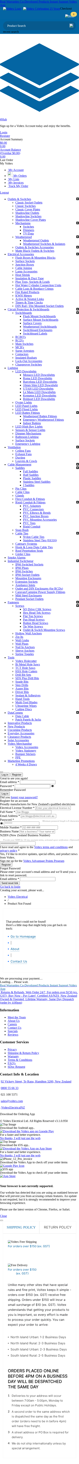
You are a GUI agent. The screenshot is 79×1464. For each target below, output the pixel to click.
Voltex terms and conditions (51, 847)
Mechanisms (22, 223)
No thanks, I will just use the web (20, 1138)
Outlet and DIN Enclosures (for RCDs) (39, 588)
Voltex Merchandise (20, 743)
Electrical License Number (17, 807)
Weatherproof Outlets (36, 240)
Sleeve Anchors (24, 650)
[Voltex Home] (12, 9)
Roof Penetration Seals (29, 550)
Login (3, 132)
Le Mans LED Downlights (39, 392)
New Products (16, 726)
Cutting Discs (23, 709)
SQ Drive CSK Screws (37, 609)
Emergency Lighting (27, 443)
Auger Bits (22, 688)
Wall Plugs (21, 643)
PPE (18, 757)
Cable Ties (21, 533)
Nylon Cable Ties (33, 536)
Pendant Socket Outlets (29, 599)
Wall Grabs (22, 640)
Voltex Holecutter (26, 661)
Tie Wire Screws (33, 626)
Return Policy (58, 1227)
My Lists (13, 179)
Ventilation (14, 447)
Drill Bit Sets (23, 674)
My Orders (20, 175)
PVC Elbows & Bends (37, 512)
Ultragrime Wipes (26, 705)
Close (3, 1216)
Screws (19, 605)
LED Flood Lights (26, 409)
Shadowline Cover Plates (30, 219)
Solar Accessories (18, 740)
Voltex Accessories (26, 747)
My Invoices (16, 182)
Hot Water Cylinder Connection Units (38, 285)
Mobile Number (11, 827)
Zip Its (19, 636)
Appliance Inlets (25, 585)
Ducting (20, 457)
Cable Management (19, 464)
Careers (12, 1024)
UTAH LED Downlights (38, 388)
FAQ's (12, 1063)
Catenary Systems (26, 543)
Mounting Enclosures (28, 578)
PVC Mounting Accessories (40, 519)
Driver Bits (22, 692)
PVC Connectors (33, 509)
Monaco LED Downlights (39, 374)
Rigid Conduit (31, 526)
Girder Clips (22, 554)
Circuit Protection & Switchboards (28, 309)
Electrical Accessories (21, 254)
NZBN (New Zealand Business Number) (25, 835)
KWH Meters (23, 295)
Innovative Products (20, 723)
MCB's (19, 347)
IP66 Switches (24, 571)
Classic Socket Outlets (28, 202)
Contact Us (19, 961)
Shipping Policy (21, 1227)
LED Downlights (25, 371)
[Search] (71, 25)
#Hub (3, 119)
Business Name (10, 831)
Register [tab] (16, 774)
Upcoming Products (20, 730)
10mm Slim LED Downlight (40, 385)
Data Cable (22, 716)
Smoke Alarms (17, 557)
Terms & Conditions (20, 1059)
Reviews (13, 1034)
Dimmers (28, 230)
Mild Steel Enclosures (28, 595)
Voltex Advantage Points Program (43, 861)
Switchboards (23, 312)
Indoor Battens (32, 423)
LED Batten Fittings (27, 412)
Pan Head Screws (33, 619)
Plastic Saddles (32, 478)
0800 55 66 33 (9, 1088)
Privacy (12, 1049)
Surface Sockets (25, 261)
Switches (28, 226)
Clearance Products (19, 736)
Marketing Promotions (21, 761)
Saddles (20, 468)
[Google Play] (12, 1165)
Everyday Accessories (21, 733)
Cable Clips (22, 492)
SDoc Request (16, 1066)
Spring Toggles (24, 654)
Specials (13, 1031)
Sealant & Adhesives (27, 695)
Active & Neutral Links (29, 299)
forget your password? (24, 797)
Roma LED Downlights (37, 378)
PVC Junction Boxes (36, 516)
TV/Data (28, 233)
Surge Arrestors (24, 350)
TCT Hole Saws (25, 667)
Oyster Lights (23, 402)
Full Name (7, 811)
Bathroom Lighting (27, 437)
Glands (19, 495)
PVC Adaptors (32, 505)
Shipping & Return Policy (23, 1053)
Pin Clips (20, 488)
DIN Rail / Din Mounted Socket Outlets (39, 306)
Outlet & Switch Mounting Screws (44, 630)
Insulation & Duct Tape (29, 278)
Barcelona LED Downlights (40, 381)
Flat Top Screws (33, 616)
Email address (9, 782)
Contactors (21, 354)
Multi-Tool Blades (26, 702)
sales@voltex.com (12, 1101)
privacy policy (8, 850)
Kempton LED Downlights (39, 395)
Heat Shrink (22, 275)
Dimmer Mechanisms (28, 433)
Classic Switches (25, 206)
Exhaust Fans (23, 454)
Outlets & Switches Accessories (34, 247)
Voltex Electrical (18, 896)
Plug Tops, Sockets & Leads (32, 281)
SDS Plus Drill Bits (27, 678)
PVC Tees (29, 523)
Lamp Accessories (26, 271)
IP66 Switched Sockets (29, 564)
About (15, 949)
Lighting (13, 368)
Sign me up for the (32, 861)
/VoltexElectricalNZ (13, 1107)
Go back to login (10, 886)
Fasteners (13, 602)
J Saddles (28, 485)
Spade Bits (21, 681)
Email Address (10, 816)
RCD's (19, 340)
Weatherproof (23, 237)
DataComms (15, 712)
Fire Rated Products (27, 292)
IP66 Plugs (22, 568)
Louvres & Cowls (26, 461)
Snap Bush (22, 530)
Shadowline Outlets (27, 212)
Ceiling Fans (23, 450)
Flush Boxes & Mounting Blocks (35, 257)
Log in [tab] (5, 774)
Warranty (13, 1056)
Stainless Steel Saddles (36, 481)
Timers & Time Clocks (29, 302)
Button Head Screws (35, 623)
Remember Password (13, 789)
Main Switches (24, 343)
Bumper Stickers (25, 754)
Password (7, 786)
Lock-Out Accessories (28, 361)
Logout (4, 192)
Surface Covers (32, 323)
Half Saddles (31, 474)
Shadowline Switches (28, 216)
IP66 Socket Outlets (27, 574)
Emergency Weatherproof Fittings (43, 419)
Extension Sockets (26, 581)
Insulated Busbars (26, 357)
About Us (14, 1020)
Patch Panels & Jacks (28, 719)
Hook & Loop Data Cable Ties (34, 547)
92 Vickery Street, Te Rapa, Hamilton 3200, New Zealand (36, 1081)
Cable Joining (23, 268)
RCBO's (20, 337)
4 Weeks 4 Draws (26, 764)
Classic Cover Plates (27, 209)
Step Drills (21, 685)
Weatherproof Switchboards (40, 326)
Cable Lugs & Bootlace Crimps (34, 288)
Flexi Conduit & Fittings (30, 499)
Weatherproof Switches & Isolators (44, 244)
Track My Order (18, 186)
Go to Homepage (23, 936)
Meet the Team (17, 1017)
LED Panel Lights (26, 406)
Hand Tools (22, 698)
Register (5, 135)
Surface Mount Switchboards (40, 319)
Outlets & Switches (19, 199)
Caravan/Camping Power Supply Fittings (40, 592)
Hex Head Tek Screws (36, 612)
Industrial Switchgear (20, 561)
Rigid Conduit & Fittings (30, 502)
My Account (16, 170)
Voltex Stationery (25, 750)
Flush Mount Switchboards (39, 316)
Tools (11, 657)
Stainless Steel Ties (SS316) (40, 540)
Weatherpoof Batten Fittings (40, 416)
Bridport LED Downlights (39, 399)
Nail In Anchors (25, 647)
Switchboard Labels (35, 333)
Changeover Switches (28, 364)
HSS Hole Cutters (26, 671)
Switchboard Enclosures (37, 330)
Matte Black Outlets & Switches (34, 250)
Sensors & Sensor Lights (30, 430)
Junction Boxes (24, 264)
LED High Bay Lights (29, 426)
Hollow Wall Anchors (28, 633)
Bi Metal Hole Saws (27, 664)
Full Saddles (30, 471)
